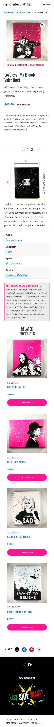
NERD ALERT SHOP (17, 12)
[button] (42, 25)
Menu (48, 4)
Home (6, 12)
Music (9, 251)
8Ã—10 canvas (13, 263)
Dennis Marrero (14, 240)
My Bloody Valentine (16, 275)
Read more (27, 402)
